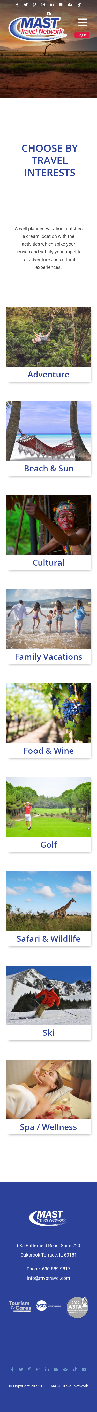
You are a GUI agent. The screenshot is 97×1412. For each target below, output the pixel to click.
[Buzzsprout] (70, 5)
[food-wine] (48, 685)
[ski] (48, 967)
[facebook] (17, 5)
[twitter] (26, 5)
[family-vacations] (48, 591)
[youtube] (49, 14)
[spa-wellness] (48, 1061)
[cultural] (48, 497)
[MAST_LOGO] (38, 17)
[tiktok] (79, 5)
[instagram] (43, 5)
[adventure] (48, 309)
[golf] (48, 779)
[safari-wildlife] (48, 873)
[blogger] (60, 5)
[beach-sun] (48, 403)
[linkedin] (52, 5)
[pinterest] (34, 5)
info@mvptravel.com (48, 1278)
